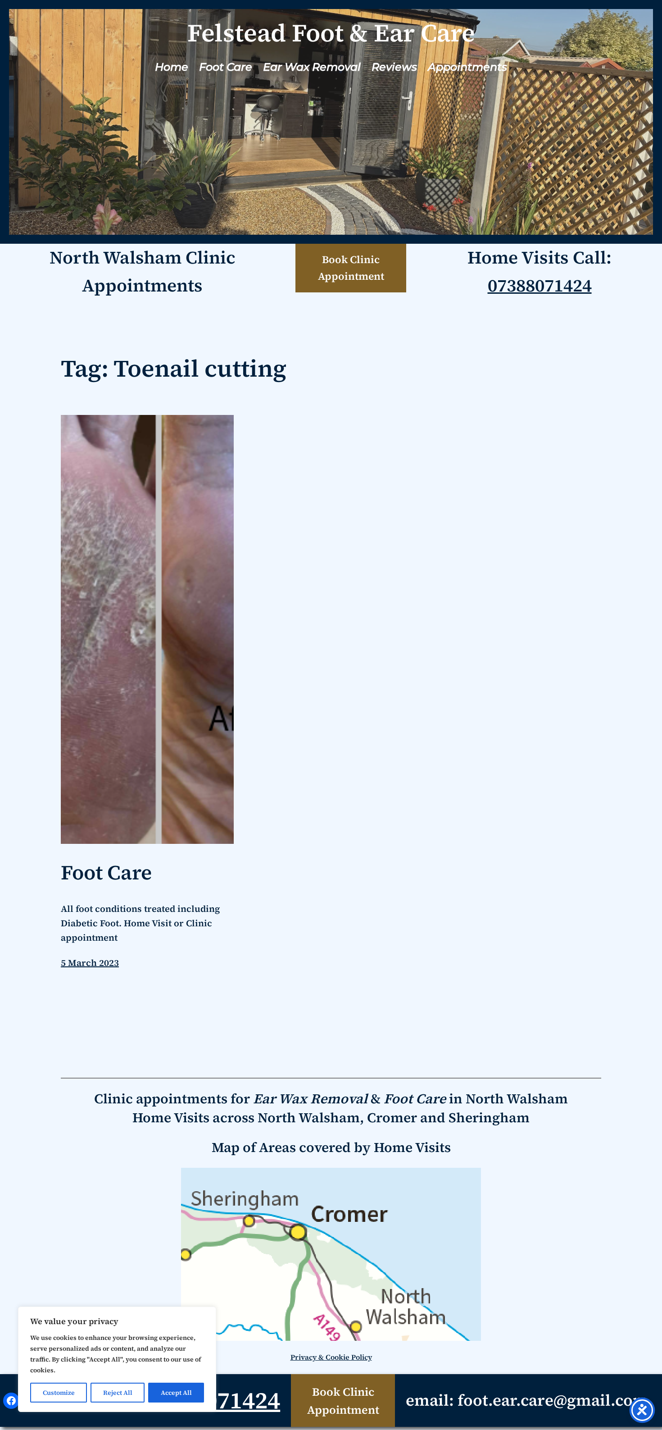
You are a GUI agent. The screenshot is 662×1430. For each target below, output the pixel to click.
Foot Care (106, 873)
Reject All (117, 1392)
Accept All (176, 1392)
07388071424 (540, 285)
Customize (59, 1392)
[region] (117, 1359)
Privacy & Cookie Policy (331, 1357)
